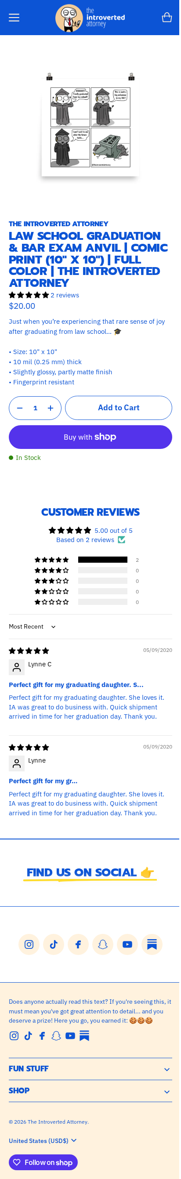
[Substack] (84, 1038)
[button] (14, 17)
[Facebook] (42, 1038)
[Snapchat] (56, 1038)
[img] (29, 644)
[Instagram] (14, 1038)
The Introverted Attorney (57, 1124)
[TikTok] (28, 1038)
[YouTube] (70, 1038)
